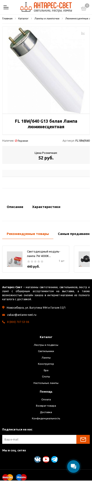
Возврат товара (46, 405)
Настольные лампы (46, 382)
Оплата (46, 399)
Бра (46, 370)
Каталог (46, 336)
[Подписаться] (83, 439)
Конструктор (46, 363)
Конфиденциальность (46, 418)
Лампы (46, 357)
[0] (83, 9)
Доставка (46, 412)
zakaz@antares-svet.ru (21, 314)
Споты (46, 376)
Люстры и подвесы (46, 344)
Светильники (46, 351)
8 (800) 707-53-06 (18, 321)
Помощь (46, 391)
